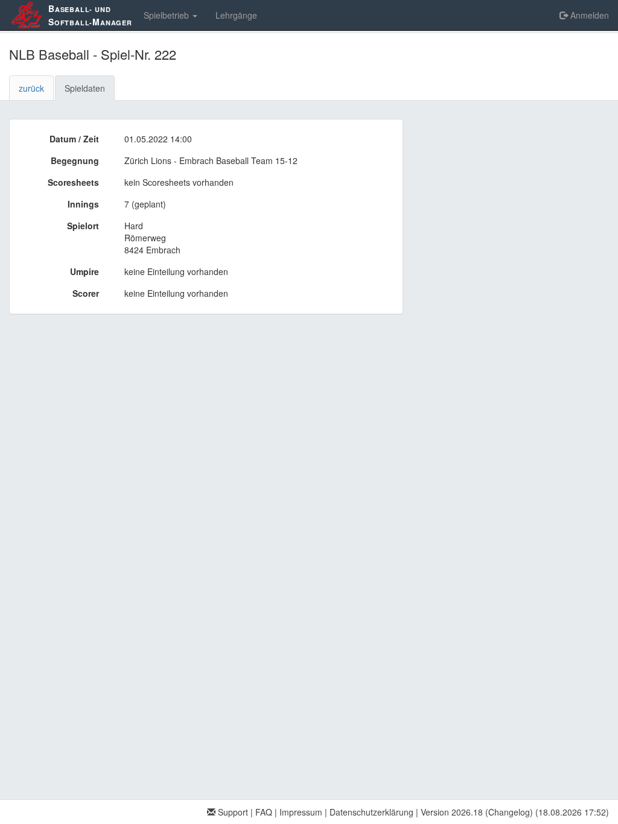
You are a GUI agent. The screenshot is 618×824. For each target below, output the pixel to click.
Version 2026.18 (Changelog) (477, 812)
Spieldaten (85, 88)
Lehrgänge (236, 15)
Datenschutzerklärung (371, 812)
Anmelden (588, 15)
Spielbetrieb (167, 15)
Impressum (300, 812)
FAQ (263, 812)
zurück (31, 88)
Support (231, 812)
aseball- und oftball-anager (90, 15)
